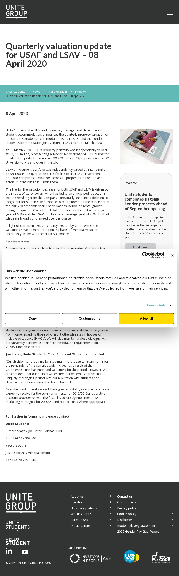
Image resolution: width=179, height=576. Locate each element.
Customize (87, 318)
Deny (33, 318)
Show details (155, 305)
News (36, 92)
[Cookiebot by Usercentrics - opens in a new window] (145, 255)
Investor (80, 92)
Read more (140, 247)
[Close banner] (172, 255)
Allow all (146, 318)
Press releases (58, 92)
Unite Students (15, 92)
